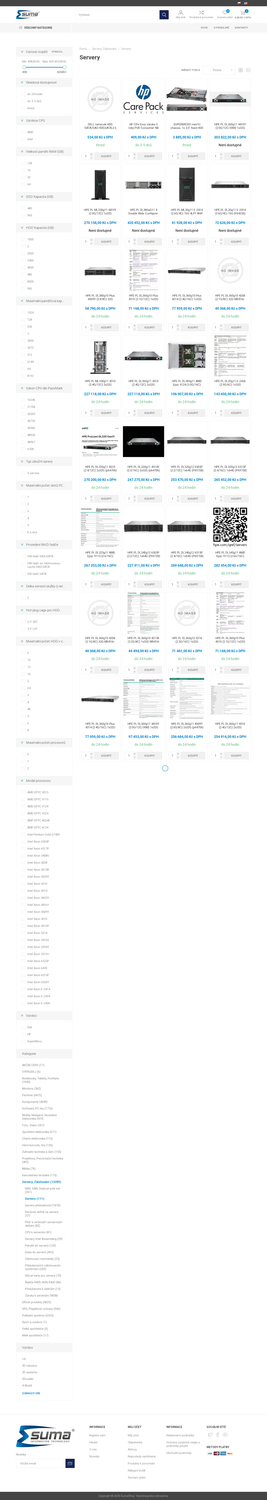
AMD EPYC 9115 (37, 799)
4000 (30, 267)
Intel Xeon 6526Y (38, 982)
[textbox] (117, 14)
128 (29, 163)
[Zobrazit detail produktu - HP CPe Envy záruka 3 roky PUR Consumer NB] (143, 99)
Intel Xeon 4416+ (38, 905)
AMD (30, 132)
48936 (31, 435)
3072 (30, 348)
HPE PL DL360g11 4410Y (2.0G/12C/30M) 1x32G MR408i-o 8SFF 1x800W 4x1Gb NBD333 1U (230, 130)
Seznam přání (136, 1477)
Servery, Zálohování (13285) (41, 1182)
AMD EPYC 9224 (37, 813)
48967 (31, 442)
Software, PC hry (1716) (37, 1108)
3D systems (29, 1372)
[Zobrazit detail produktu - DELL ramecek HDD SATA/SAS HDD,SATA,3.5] (100, 99)
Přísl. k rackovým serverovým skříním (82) (43, 1223)
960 (29, 215)
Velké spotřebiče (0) (35, 1329)
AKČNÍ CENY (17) (33, 1065)
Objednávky (135, 1442)
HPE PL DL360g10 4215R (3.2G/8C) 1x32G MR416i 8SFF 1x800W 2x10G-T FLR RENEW (143, 643)
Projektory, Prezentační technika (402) (42, 1160)
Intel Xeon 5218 (37, 933)
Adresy (132, 1449)
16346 (31, 400)
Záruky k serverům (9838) (41, 1295)
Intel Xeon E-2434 (38, 996)
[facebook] (218, 1434)
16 (28, 170)
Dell (29, 1027)
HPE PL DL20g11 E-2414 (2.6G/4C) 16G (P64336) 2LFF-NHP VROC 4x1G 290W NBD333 (230, 215)
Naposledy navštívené (142, 1456)
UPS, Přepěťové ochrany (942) (41, 1309)
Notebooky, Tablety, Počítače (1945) (40, 1080)
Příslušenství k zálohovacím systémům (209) (43, 1267)
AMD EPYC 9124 (37, 806)
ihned (30, 108)
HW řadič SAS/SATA (40, 556)
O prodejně (221, 27)
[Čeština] (239, 3)
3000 (30, 340)
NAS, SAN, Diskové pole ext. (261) (43, 1190)
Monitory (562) (31, 1088)
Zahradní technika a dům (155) (41, 1152)
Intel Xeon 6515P (38, 975)
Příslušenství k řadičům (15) (42, 1289)
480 (29, 208)
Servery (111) (34, 1198)
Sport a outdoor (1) (34, 1322)
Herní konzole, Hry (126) (37, 1145)
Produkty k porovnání (201, 17)
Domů (83, 48)
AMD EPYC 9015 (37, 792)
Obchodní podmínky (179, 1453)
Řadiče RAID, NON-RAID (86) (43, 1282)
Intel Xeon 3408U (38, 855)
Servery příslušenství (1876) (42, 1205)
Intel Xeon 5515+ (38, 954)
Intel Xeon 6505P (38, 841)
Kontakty (241, 27)
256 (29, 326)
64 (28, 184)
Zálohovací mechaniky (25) (42, 1259)
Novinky (94, 1456)
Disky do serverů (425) (39, 1252)
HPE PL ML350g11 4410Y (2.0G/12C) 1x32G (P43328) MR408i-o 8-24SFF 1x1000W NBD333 (100, 215)
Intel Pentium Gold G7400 (43, 834)
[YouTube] (225, 1434)
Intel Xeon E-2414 (38, 989)
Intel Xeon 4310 (37, 884)
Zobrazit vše (31, 1393)
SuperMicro (34, 1041)
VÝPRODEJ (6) (31, 1072)
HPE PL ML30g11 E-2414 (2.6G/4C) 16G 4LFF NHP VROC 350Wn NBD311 (187, 213)
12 (28, 667)
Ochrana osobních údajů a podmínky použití (183, 1444)
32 (28, 177)
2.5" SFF (32, 622)
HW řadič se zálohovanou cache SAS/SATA (43, 565)
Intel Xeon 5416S (38, 940)
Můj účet (180, 17)
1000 (30, 239)
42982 (31, 428)
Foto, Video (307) (33, 1125)
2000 (30, 253)
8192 (30, 376)
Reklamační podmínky (180, 1435)
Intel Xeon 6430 (37, 968)
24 (28, 688)
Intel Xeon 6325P (38, 961)
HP (29, 1034)
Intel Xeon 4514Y (38, 926)
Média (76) (29, 1168)
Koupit (106, 156)
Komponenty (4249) (34, 1102)
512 (29, 355)
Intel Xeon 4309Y (38, 876)
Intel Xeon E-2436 (38, 1003)
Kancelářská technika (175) (39, 1175)
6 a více (32, 532)
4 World (27, 1385)
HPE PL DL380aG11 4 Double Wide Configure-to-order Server (143, 213)
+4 (23, 1359)
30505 (31, 414)
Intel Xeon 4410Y (38, 898)
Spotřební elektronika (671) (39, 1132)
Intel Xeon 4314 (37, 891)
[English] (246, 3)
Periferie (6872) (32, 1095)
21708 (31, 407)
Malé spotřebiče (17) (35, 1335)
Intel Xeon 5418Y (38, 947)
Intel (30, 139)
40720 (31, 421)
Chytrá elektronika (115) (37, 1138)
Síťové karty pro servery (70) (43, 1275)
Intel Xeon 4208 (37, 862)
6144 (30, 362)
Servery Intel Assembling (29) (44, 1239)
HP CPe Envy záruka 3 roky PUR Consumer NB (143, 126)
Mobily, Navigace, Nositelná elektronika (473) (39, 1116)
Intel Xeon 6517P (38, 848)
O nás (93, 1449)
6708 (30, 449)
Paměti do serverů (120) (40, 1245)
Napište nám (97, 1435)
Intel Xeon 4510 (37, 919)
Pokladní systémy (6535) (38, 1315)
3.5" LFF (32, 629)
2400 (30, 260)
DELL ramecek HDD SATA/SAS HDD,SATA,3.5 (100, 126)
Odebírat (70, 1463)
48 (28, 709)
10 (28, 660)
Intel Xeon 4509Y (38, 912)
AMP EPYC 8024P (38, 820)
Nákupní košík (136, 1470)
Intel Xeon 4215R (38, 869)
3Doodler (28, 1379)
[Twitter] (210, 1434)
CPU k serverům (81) (38, 1232)
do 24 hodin (34, 94)
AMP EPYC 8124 (37, 827)
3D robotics (29, 1365)
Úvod (204, 27)
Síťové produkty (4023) (36, 1302)
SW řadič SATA (37, 574)
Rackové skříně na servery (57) (41, 1213)
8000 (30, 281)
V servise (33, 473)
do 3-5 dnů (34, 101)
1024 (30, 312)
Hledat (164, 14)
